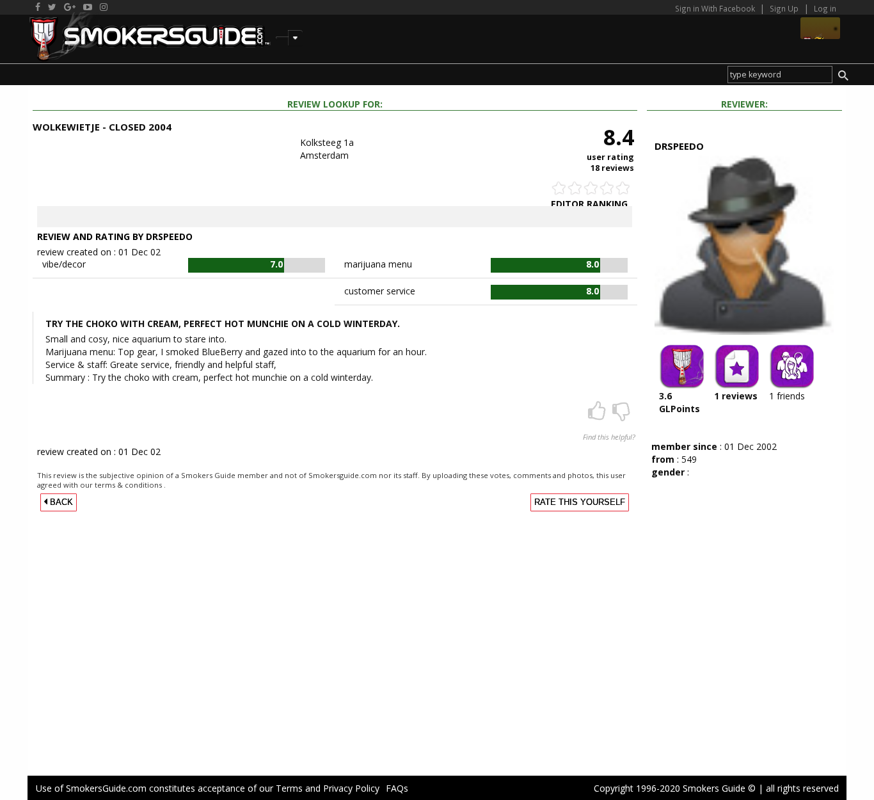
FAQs (397, 788)
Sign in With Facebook (716, 8)
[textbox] (779, 74)
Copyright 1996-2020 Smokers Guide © (675, 788)
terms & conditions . (130, 485)
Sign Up (784, 8)
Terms (289, 788)
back (60, 502)
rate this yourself (579, 502)
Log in (825, 8)
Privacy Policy (351, 788)
